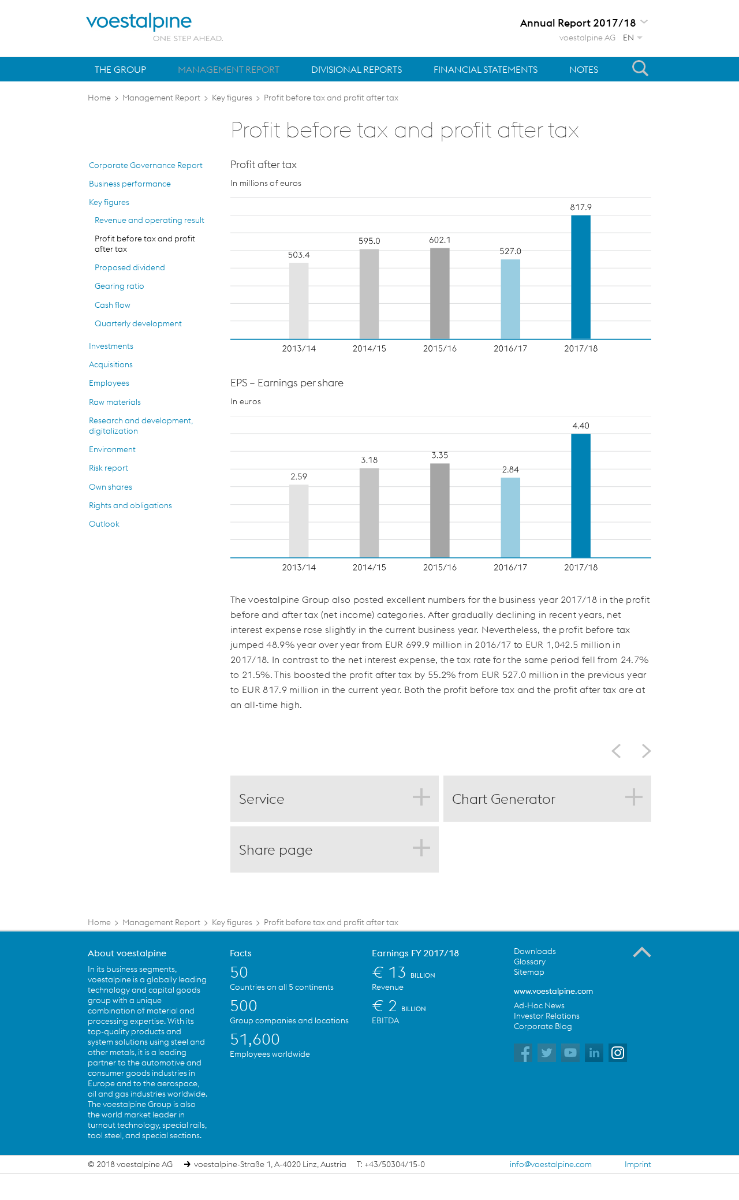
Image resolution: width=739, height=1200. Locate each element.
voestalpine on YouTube (570, 1053)
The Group (120, 69)
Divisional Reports (356, 69)
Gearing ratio (119, 286)
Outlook (104, 524)
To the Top (642, 952)
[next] (642, 751)
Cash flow (112, 305)
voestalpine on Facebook (523, 1053)
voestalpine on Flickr (594, 1053)
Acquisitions (111, 364)
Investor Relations (547, 1016)
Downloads (535, 951)
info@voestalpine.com (551, 1164)
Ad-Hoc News (539, 1005)
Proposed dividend (130, 267)
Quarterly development (138, 323)
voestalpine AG (587, 37)
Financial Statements (486, 69)
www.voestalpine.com (553, 991)
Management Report (228, 69)
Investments (111, 346)
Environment (112, 449)
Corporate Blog (543, 1026)
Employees (109, 383)
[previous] (620, 751)
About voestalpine (127, 953)
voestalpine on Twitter (547, 1053)
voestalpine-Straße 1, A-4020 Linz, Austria (270, 1164)
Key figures (109, 202)
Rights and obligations (130, 505)
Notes (583, 69)
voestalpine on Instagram (618, 1053)
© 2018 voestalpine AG (130, 1164)
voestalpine (154, 27)
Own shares (110, 487)
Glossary (530, 961)
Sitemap (529, 972)
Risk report (108, 468)
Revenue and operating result (149, 220)
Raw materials (115, 402)
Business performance (130, 183)
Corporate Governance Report (146, 165)
